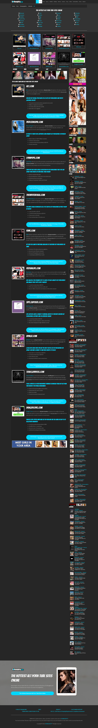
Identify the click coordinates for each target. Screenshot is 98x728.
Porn (17, 6)
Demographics (23, 6)
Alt (34, 6)
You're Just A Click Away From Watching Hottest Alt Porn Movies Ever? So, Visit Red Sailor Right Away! (46, 296)
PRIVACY (58, 709)
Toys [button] (67, 1)
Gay (59, 15)
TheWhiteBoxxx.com (64, 48)
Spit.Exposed (29, 306)
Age (40, 17)
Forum (40, 1)
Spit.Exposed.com (34, 66)
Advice (70, 1)
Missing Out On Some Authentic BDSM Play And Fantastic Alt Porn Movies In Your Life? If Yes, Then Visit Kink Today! (46, 262)
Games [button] (63, 1)
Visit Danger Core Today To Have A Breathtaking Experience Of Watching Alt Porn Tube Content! (46, 437)
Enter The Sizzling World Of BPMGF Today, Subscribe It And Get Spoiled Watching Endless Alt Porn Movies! (46, 365)
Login (37, 1)
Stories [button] (59, 1)
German (22, 20)
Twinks (40, 15)
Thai (40, 13)
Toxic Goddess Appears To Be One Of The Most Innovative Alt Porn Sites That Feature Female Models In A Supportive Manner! (46, 401)
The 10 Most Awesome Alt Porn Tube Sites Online (32, 693)
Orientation (77, 18)
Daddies (22, 17)
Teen (77, 22)
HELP (39, 709)
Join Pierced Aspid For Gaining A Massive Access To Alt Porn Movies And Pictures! (46, 151)
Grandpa (21, 24)
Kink (27, 234)
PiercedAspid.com (34, 48)
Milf (77, 17)
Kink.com (78, 46)
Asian (40, 20)
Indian (58, 18)
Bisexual (22, 13)
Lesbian (59, 26)
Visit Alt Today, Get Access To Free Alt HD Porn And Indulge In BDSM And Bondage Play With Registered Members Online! (46, 116)
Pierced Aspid (29, 125)
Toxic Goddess (30, 375)
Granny (59, 17)
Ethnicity (58, 13)
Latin (58, 24)
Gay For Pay (22, 18)
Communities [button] (75, 1)
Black (40, 24)
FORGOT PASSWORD (21, 709)
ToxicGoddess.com (64, 66)
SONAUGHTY (64, 718)
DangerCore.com (78, 64)
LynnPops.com (49, 48)
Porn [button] (43, 1)
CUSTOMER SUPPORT (76, 709)
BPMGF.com (49, 66)
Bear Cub (40, 22)
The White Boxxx (30, 198)
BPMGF (28, 339)
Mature (77, 15)
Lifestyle (30, 6)
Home (13, 6)
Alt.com (19, 48)
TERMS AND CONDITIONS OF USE (30, 711)
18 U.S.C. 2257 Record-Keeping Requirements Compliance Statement (68, 711)
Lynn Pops (28, 161)
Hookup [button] (55, 1)
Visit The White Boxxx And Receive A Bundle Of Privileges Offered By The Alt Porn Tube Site (46, 224)
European (21, 15)
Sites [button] (80, 1)
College (40, 26)
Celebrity (51, 1)
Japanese (58, 22)
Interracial (21, 26)
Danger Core (29, 411)
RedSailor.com (19, 66)
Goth (21, 22)
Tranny (77, 24)
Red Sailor (28, 272)
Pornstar (77, 20)
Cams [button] (47, 1)
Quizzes (84, 1)
